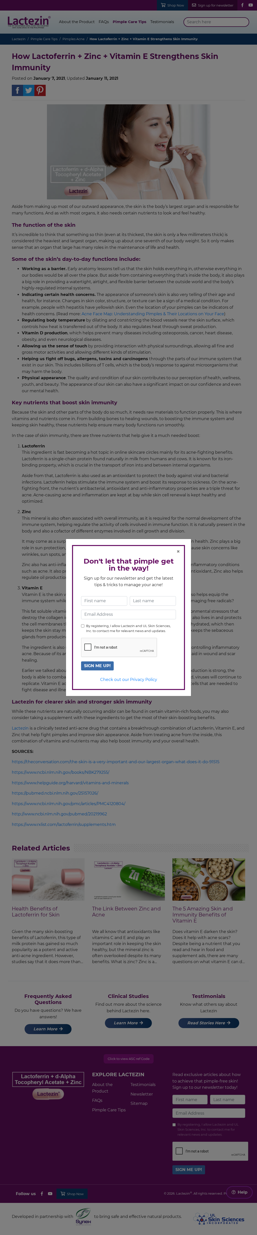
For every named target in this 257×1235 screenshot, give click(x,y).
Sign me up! (97, 665)
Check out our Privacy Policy (128, 679)
